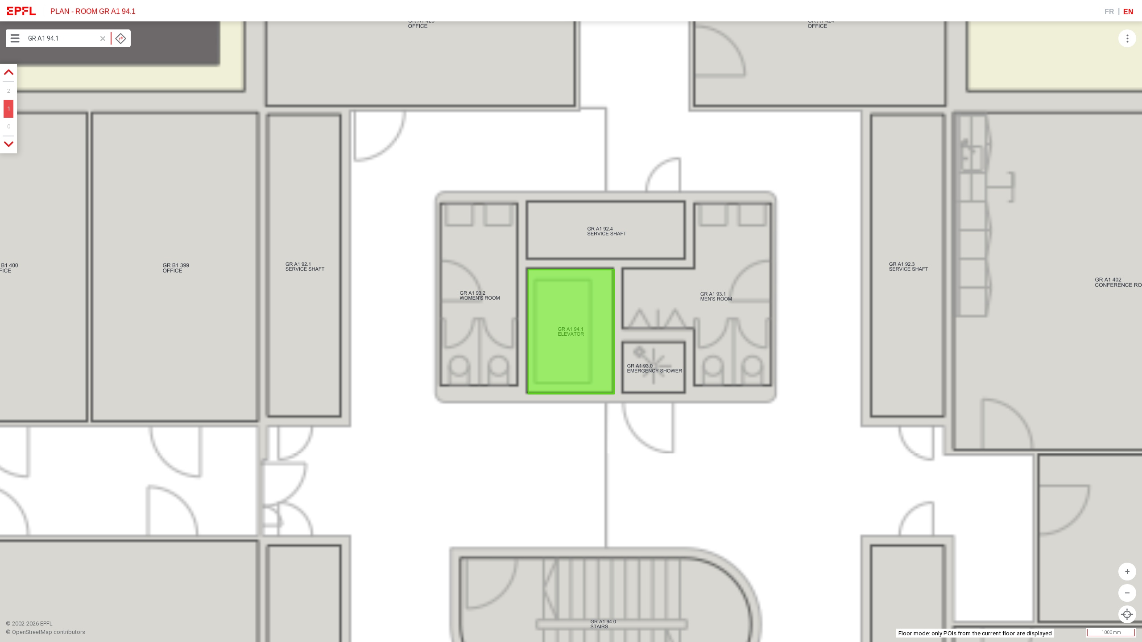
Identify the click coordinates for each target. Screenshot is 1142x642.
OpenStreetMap (32, 632)
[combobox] (77, 38)
